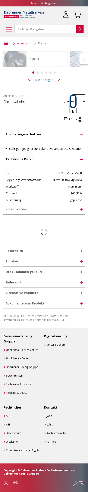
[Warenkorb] (76, 12)
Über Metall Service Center (22, 350)
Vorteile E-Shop (56, 345)
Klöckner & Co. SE (16, 393)
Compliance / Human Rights (22, 450)
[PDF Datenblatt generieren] (78, 122)
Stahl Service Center (18, 358)
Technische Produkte (18, 384)
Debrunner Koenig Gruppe (22, 367)
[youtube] (15, 483)
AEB (8, 424)
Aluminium (24, 43)
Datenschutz (13, 433)
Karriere (51, 442)
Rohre (42, 43)
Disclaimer (12, 442)
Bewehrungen (14, 375)
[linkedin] (6, 483)
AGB (8, 416)
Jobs (49, 416)
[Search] (80, 29)
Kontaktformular (56, 433)
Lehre (50, 424)
